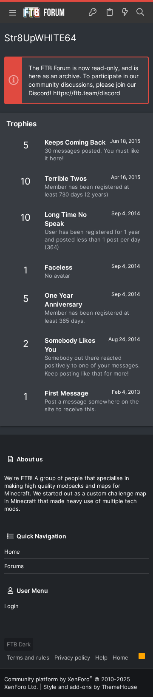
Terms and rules (28, 657)
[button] (12, 12)
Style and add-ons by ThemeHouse (90, 686)
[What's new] (125, 12)
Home (12, 551)
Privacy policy (72, 657)
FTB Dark (19, 644)
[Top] (133, 657)
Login (11, 606)
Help (101, 657)
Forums (14, 566)
